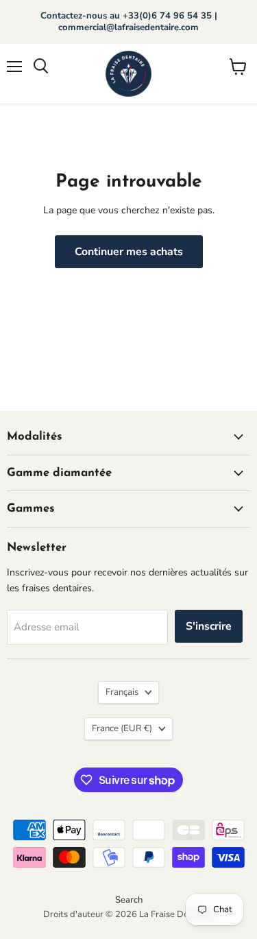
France (122, 728)
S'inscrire (209, 626)
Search (129, 900)
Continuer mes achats (129, 251)
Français (122, 692)
